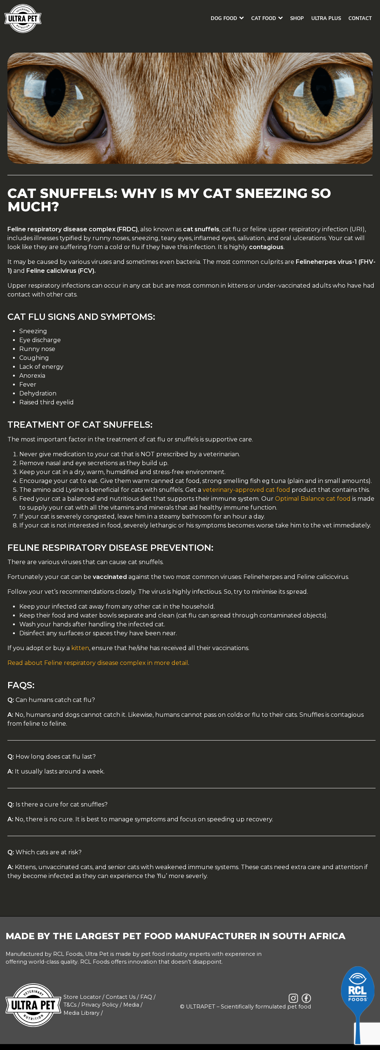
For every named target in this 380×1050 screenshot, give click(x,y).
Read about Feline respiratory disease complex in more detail (97, 662)
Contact (360, 18)
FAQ (146, 997)
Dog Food (224, 18)
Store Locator (82, 997)
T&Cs (69, 1004)
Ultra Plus (326, 18)
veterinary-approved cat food (246, 489)
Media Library (81, 1013)
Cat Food (263, 18)
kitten (80, 648)
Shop (297, 18)
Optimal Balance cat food (313, 498)
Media (131, 1004)
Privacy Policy (99, 1004)
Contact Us (120, 997)
